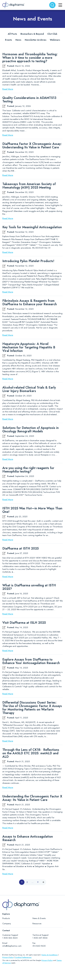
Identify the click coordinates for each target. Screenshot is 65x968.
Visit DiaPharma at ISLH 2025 (24, 622)
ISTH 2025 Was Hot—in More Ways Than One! (32, 510)
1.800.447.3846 (39, 937)
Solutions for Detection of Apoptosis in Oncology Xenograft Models (30, 429)
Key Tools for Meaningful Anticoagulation (32, 227)
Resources (36, 923)
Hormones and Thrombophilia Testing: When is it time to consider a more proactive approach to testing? (30, 58)
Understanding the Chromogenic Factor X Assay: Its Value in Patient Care (32, 798)
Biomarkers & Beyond (32, 33)
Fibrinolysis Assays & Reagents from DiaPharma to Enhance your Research (29, 302)
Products (6, 918)
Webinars (55, 39)
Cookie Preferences (23, 957)
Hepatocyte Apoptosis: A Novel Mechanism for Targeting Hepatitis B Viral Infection (28, 347)
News (18, 39)
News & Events (39, 918)
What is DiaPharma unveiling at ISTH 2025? (29, 587)
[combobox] (52, 5)
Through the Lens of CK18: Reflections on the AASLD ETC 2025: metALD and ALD (30, 753)
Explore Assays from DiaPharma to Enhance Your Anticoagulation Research (31, 661)
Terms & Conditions (49, 955)
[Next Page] (43, 882)
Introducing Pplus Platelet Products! (28, 261)
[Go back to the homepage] (13, 5)
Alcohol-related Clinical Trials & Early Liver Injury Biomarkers (29, 389)
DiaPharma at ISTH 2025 (20, 548)
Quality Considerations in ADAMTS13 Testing (29, 99)
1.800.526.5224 (10, 937)
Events (8, 39)
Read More (7, 89)
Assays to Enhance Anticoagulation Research (27, 838)
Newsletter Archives (35, 39)
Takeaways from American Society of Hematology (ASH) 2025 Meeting (29, 185)
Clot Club (52, 33)
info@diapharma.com (11, 945)
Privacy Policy (8, 957)
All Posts (12, 33)
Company (6, 923)
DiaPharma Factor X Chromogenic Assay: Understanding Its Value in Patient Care (32, 145)
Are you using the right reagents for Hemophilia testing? (28, 469)
